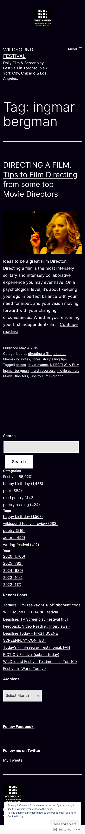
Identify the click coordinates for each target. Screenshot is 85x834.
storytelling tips (54, 359)
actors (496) (14, 537)
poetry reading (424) (21, 505)
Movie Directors (15, 376)
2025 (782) (13, 563)
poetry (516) (14, 530)
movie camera (68, 370)
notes (36, 359)
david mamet (38, 365)
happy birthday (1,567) (23, 516)
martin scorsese (43, 370)
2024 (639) (13, 570)
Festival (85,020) (18, 476)
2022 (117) (12, 584)
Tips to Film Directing (47, 376)
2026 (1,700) (14, 556)
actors (21, 365)
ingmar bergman (16, 370)
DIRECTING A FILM (64, 365)
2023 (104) (12, 577)
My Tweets (12, 760)
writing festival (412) (21, 545)
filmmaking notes (16, 359)
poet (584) (12, 491)
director (59, 353)
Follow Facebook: (18, 726)
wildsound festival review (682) (30, 523)
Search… (11, 436)
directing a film (40, 353)
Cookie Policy (15, 816)
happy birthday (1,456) (23, 483)
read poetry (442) (19, 498)
